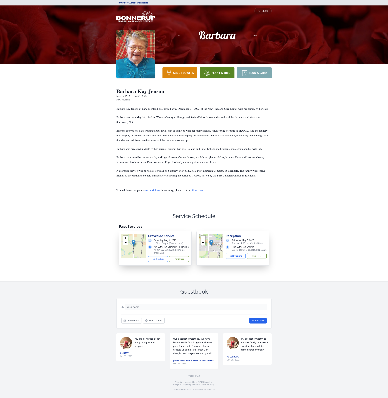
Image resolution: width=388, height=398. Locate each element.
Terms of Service (202, 384)
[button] (133, 243)
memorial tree (153, 190)
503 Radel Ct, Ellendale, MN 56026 (249, 249)
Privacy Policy (185, 384)
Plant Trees (179, 259)
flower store (198, 190)
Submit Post (258, 320)
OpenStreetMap (197, 389)
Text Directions (158, 259)
